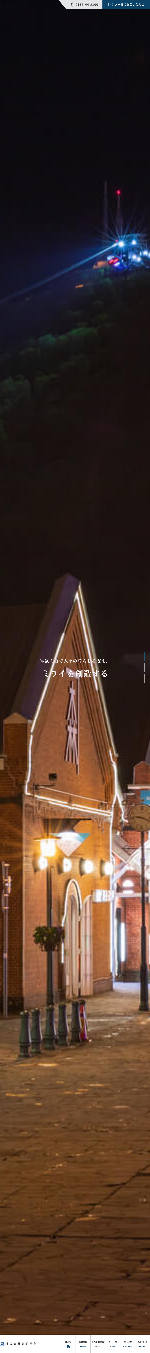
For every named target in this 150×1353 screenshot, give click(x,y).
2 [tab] (144, 667)
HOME (68, 1341)
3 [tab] (144, 678)
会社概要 (127, 1344)
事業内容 (83, 1344)
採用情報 (142, 1344)
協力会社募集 (97, 1344)
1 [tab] (144, 656)
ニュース (112, 1344)
